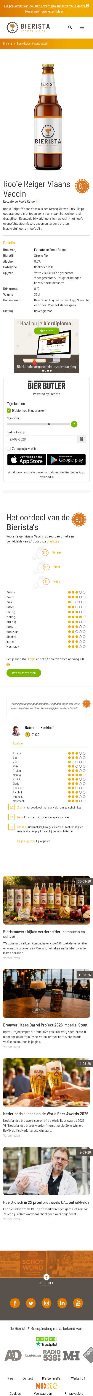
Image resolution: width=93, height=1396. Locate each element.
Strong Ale (41, 255)
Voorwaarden (43, 1393)
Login (31, 659)
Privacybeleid (74, 1393)
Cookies (15, 1393)
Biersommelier (52, 1378)
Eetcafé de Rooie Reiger (50, 249)
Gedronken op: (16, 432)
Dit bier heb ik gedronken (28, 410)
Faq (10, 1378)
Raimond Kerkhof (39, 727)
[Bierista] (24, 28)
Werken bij (78, 1378)
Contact (27, 1378)
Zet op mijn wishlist (25, 448)
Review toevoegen (24, 673)
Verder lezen (11, 958)
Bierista (7, 43)
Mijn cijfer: (13, 418)
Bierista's (53, 541)
